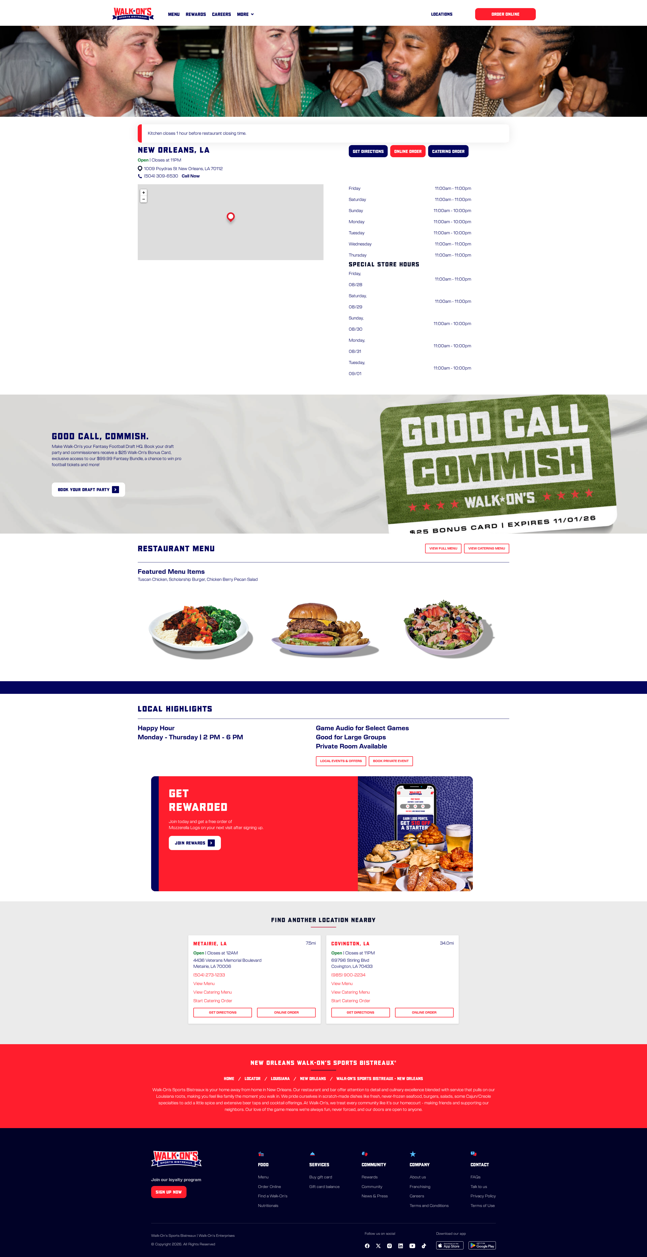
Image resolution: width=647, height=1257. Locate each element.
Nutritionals (268, 1206)
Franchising (420, 1187)
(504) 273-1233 (209, 975)
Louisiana (280, 1078)
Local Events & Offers (341, 761)
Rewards (196, 14)
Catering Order (448, 151)
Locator (253, 1078)
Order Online (269, 1187)
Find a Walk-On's (272, 1196)
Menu (174, 14)
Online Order (408, 151)
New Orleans (313, 1078)
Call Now (191, 176)
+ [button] (143, 192)
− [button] (143, 199)
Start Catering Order (212, 1001)
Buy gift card (320, 1177)
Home (229, 1078)
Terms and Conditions (429, 1206)
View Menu (204, 984)
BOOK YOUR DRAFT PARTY (84, 489)
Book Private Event (391, 761)
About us (418, 1177)
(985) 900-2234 (348, 975)
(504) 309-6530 (161, 176)
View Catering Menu (486, 548)
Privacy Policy (483, 1196)
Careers (221, 14)
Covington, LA (350, 943)
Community (372, 1187)
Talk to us (479, 1187)
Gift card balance (324, 1187)
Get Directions (368, 151)
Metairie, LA (210, 943)
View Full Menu (443, 548)
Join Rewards (190, 842)
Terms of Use (483, 1206)
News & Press (375, 1196)
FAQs (475, 1177)
